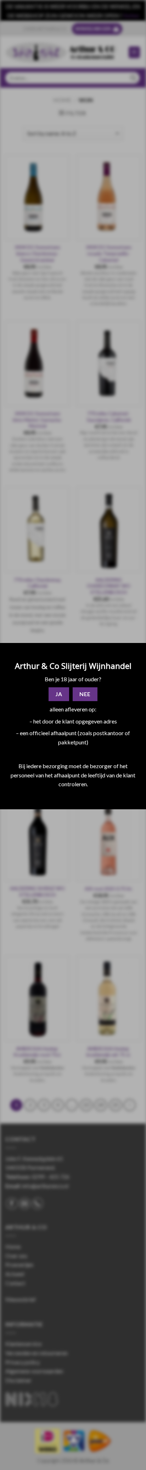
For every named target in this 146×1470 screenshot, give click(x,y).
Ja (58, 694)
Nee (84, 694)
